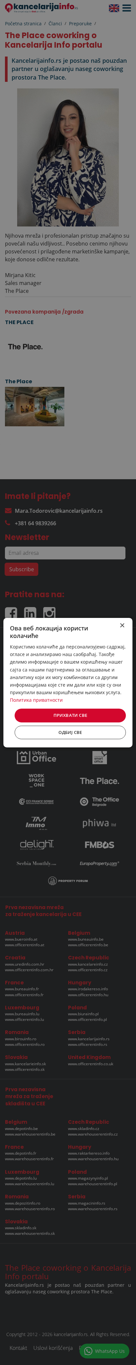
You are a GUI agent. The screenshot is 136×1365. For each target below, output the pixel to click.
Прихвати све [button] (70, 715)
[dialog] (67, 682)
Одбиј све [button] (70, 732)
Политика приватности (36, 700)
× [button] (121, 625)
